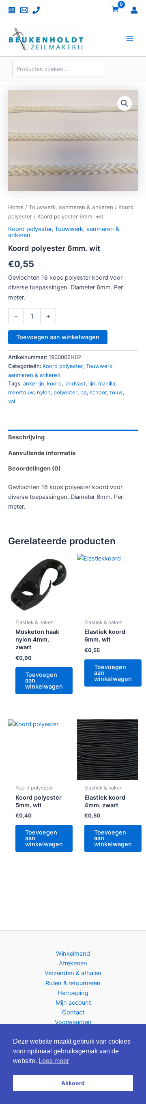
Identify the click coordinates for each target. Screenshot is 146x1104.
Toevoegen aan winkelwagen (57, 337)
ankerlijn (33, 383)
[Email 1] (24, 10)
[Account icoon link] (134, 10)
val (11, 401)
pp (83, 392)
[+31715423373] (36, 10)
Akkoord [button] (73, 1083)
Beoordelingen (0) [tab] (34, 468)
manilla (106, 383)
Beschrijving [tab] (26, 437)
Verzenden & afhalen (73, 973)
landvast (75, 383)
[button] (124, 103)
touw (116, 392)
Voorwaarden (73, 1022)
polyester (65, 392)
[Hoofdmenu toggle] (130, 38)
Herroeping (73, 993)
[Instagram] (11, 10)
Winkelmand (73, 953)
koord (54, 383)
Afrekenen (73, 963)
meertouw (21, 392)
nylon (44, 392)
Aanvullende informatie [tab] (42, 453)
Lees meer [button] (54, 1060)
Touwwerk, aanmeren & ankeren (71, 207)
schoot (98, 392)
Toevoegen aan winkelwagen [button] (44, 680)
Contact (73, 1012)
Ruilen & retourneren (73, 983)
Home (16, 207)
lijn (91, 383)
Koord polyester (30, 229)
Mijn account (73, 1002)
